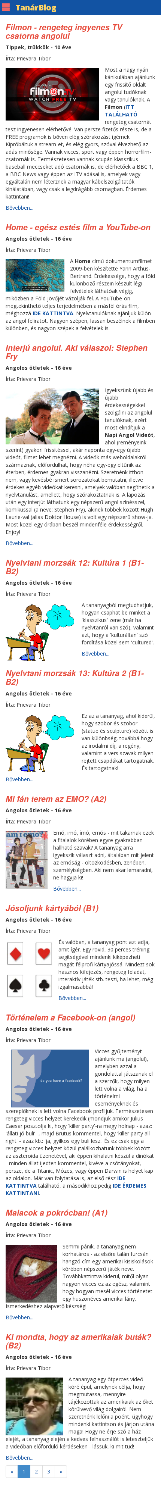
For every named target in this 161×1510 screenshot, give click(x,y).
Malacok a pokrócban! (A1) (56, 1212)
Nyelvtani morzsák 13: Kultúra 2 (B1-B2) (75, 677)
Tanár (36, 7)
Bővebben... (19, 207)
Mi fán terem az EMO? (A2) (56, 798)
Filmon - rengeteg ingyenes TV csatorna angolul (64, 31)
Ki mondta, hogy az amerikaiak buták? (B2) (78, 1341)
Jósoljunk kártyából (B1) (52, 907)
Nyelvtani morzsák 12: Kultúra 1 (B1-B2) (75, 566)
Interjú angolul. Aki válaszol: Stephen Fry (77, 352)
